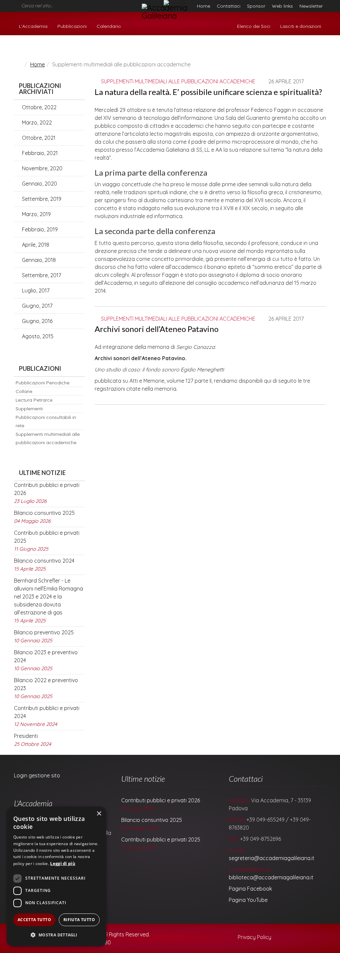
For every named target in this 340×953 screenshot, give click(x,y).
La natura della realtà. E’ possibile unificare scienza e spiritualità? (208, 92)
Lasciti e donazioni (300, 26)
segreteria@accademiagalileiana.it (271, 858)
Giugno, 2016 (36, 321)
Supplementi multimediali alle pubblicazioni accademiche (178, 81)
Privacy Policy (253, 937)
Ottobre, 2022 (38, 107)
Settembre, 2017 (41, 275)
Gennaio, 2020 (39, 183)
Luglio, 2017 (35, 290)
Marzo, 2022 (36, 122)
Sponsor (256, 6)
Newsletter (311, 6)
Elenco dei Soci (253, 26)
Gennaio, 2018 (38, 260)
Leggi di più (62, 863)
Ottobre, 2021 (38, 137)
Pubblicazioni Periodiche (42, 383)
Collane (24, 391)
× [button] (98, 813)
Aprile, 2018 (35, 244)
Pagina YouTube (248, 900)
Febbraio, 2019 (39, 229)
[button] (56, 935)
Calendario (109, 26)
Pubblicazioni (72, 26)
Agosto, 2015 (37, 336)
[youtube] (97, 4)
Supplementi (29, 409)
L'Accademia (33, 26)
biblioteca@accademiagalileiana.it (271, 877)
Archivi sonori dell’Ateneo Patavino (156, 329)
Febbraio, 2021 (39, 153)
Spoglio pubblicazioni (297, 47)
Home (203, 6)
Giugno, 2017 (36, 305)
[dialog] (56, 876)
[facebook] (88, 4)
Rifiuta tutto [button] (79, 919)
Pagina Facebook (250, 888)
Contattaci (228, 6)
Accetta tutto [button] (34, 919)
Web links (282, 6)
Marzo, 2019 (36, 214)
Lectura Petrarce (34, 400)
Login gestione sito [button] (37, 775)
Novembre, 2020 (41, 168)
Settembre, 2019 (41, 199)
